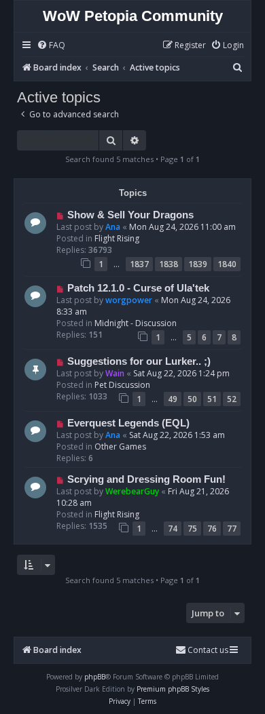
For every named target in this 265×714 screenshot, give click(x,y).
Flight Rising (116, 238)
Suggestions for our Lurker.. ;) (139, 361)
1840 (226, 264)
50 (192, 399)
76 (212, 528)
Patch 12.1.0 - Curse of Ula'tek (138, 288)
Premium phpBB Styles (173, 689)
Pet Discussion (122, 385)
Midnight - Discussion (135, 323)
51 (212, 399)
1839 (197, 264)
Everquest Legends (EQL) (128, 423)
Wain (114, 373)
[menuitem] (51, 46)
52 (231, 399)
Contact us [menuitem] (208, 650)
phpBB (94, 676)
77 (231, 528)
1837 (139, 264)
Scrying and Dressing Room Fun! (146, 479)
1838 (168, 264)
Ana (112, 227)
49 (172, 399)
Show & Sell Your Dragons (130, 215)
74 (172, 528)
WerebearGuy (132, 491)
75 (192, 528)
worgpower (128, 300)
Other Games (120, 446)
